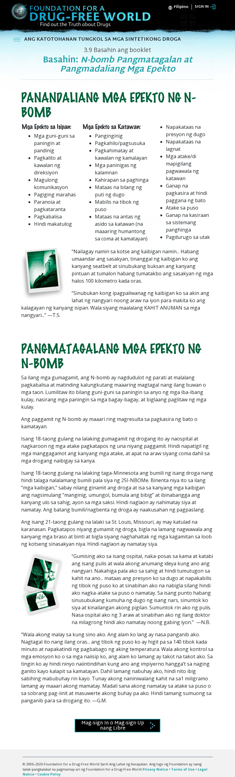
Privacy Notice (155, 769)
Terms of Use (183, 769)
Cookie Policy (49, 774)
